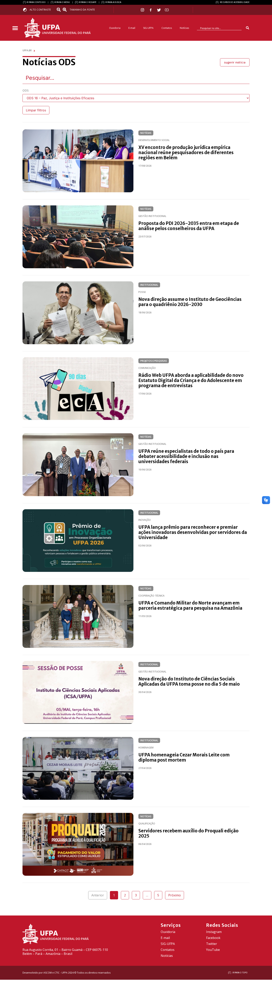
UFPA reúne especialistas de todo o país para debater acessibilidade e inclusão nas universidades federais (186, 456)
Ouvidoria (114, 28)
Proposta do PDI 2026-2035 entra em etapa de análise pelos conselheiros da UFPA (188, 226)
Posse (142, 292)
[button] (15, 28)
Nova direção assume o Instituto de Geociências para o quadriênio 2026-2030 (190, 301)
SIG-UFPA (148, 28)
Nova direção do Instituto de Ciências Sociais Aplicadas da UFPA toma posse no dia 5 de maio (189, 681)
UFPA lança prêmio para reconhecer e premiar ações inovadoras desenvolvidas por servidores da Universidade (192, 532)
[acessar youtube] (166, 10)
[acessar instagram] (143, 10)
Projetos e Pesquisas (153, 360)
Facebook (213, 938)
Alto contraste (40, 9)
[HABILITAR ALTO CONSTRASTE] (26, 9)
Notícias (184, 28)
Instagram (214, 932)
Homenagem (146, 747)
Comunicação (147, 368)
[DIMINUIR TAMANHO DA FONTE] (59, 10)
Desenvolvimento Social (154, 140)
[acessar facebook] (151, 10)
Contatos (166, 28)
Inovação (144, 520)
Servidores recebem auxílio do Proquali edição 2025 (188, 833)
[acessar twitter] (159, 10)
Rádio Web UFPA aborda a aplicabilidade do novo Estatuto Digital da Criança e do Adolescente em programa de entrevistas (191, 380)
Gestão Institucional (152, 216)
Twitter (211, 944)
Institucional (149, 285)
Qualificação (146, 823)
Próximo (174, 895)
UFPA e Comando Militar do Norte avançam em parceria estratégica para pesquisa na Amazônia (190, 605)
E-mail (131, 28)
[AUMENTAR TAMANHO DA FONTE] (66, 10)
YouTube (213, 950)
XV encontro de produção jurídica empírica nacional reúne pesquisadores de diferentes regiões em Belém (186, 152)
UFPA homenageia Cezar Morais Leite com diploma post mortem (184, 757)
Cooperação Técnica (151, 595)
